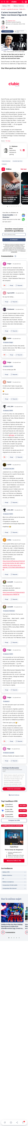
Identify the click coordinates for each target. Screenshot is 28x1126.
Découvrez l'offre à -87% (14, 860)
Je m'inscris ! (14, 239)
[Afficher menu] (2, 1)
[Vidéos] (11, 1122)
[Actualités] (5, 1122)
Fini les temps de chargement (14, 849)
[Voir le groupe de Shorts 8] (20, 206)
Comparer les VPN (14, 820)
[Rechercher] (4, 2)
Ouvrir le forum (15, 795)
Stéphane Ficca (11, 20)
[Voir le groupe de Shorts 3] (11, 206)
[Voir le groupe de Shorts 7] (19, 206)
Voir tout (23, 169)
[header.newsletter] (7, 2)
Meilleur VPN (6, 6)
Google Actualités (7, 215)
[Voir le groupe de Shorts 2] (9, 206)
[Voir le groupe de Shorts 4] (13, 206)
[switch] (23, 2)
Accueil (3, 9)
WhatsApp (5, 217)
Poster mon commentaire (14, 788)
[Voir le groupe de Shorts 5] (15, 206)
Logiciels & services (12, 9)
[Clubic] (14, 2)
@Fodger (11, 435)
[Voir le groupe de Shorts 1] (7, 206)
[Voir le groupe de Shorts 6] (17, 206)
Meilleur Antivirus (19, 6)
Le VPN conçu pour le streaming (12, 825)
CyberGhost (14, 847)
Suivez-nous (7, 31)
